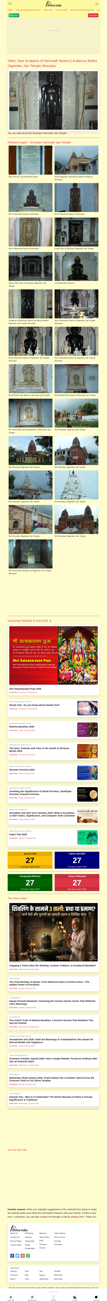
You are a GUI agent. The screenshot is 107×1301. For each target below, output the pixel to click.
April (27, 1271)
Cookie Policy (15, 1245)
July (41, 1271)
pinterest (23, 1256)
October (57, 1271)
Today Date (48, 10)
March (13, 1279)
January (13, 1271)
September (44, 1279)
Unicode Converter (58, 1242)
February (14, 1275)
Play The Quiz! (61, 10)
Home (10, 10)
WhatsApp (14, 15)
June (27, 1279)
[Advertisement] (53, 36)
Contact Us (14, 1237)
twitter (17, 1256)
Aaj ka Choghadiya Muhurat (82, 10)
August (42, 1275)
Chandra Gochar (43, 1246)
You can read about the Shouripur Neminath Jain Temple (37, 133)
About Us (14, 1233)
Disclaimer (29, 1233)
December (58, 1279)
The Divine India (53, 3)
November (58, 1275)
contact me (45, 1217)
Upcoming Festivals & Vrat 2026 (28, 620)
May (26, 1275)
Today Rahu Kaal (44, 1239)
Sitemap (28, 1237)
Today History (59, 1233)
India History (14, 1268)
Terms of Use (59, 1237)
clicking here (77, 1217)
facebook (12, 1256)
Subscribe (93, 15)
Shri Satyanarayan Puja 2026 (28, 10)
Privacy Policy (16, 1241)
